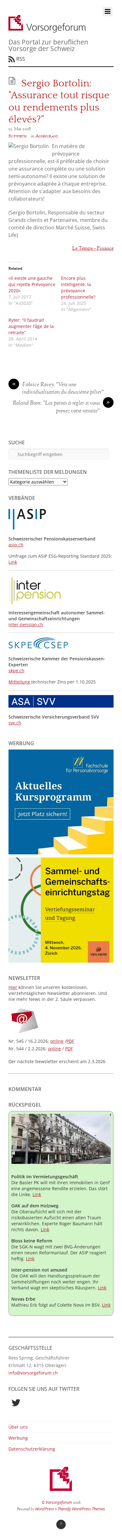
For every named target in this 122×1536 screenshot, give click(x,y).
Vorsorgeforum (59, 1502)
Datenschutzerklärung (31, 1449)
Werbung (18, 1438)
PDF (70, 1041)
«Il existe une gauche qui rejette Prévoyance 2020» (31, 284)
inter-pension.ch (25, 624)
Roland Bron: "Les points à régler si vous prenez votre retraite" (61, 407)
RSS (20, 58)
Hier (12, 987)
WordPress (44, 1509)
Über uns (18, 1427)
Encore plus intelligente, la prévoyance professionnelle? (78, 287)
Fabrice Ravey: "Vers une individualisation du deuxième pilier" (58, 389)
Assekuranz (46, 136)
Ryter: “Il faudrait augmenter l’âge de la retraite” (31, 326)
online (57, 1041)
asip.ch (15, 545)
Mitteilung (19, 682)
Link (12, 562)
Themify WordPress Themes (81, 1509)
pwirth (20, 136)
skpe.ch (16, 670)
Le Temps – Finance (93, 248)
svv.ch (14, 723)
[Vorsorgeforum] (46, 29)
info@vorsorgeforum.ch (33, 1373)
